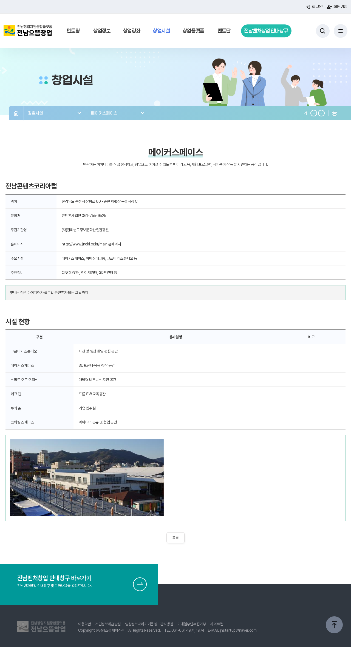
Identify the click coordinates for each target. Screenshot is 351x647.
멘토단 (224, 31)
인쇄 (334, 113)
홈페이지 (114, 244)
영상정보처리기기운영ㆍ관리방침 (149, 624)
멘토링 (73, 31)
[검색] (323, 31)
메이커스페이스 (104, 112)
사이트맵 (216, 624)
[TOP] (334, 624)
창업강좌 (131, 31)
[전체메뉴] (340, 31)
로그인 (317, 6)
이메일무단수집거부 (191, 624)
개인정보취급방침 (108, 624)
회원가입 (340, 6)
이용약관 (84, 624)
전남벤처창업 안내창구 (266, 31)
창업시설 (161, 31)
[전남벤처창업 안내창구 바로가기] (140, 584)
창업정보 (102, 31)
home (16, 113)
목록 (175, 538)
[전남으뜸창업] (28, 31)
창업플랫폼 (193, 31)
